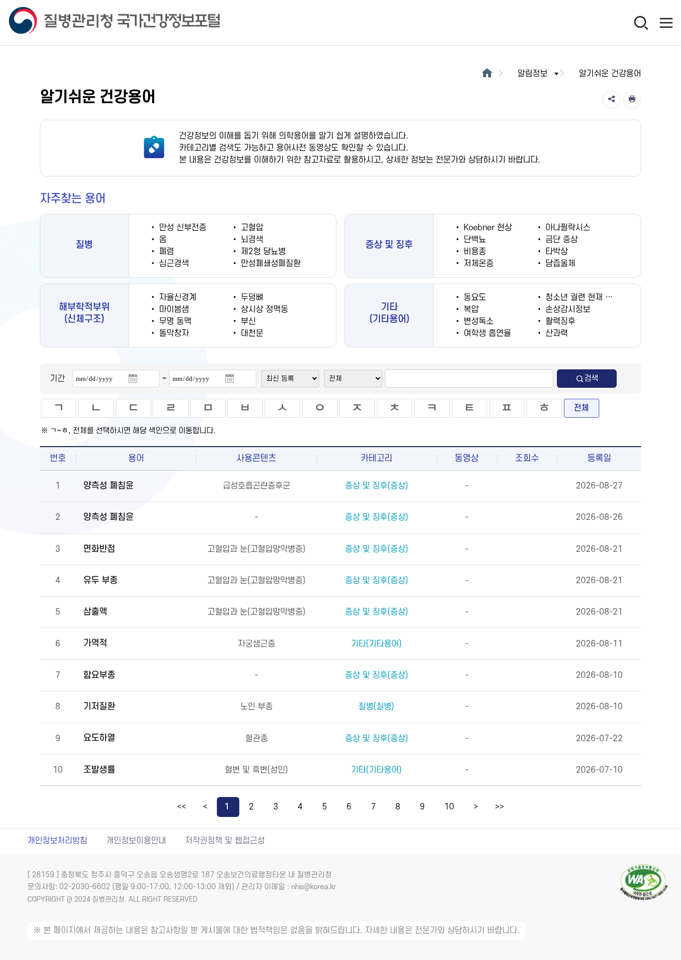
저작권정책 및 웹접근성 (225, 840)
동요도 (473, 297)
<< (181, 806)
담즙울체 (559, 263)
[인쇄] (632, 100)
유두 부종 (100, 580)
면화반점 (99, 549)
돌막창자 (173, 333)
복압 (470, 309)
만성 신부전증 (181, 227)
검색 (591, 378)
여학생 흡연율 (486, 333)
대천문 (250, 333)
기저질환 (99, 706)
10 (449, 806)
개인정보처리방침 (57, 840)
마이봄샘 (173, 309)
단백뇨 (473, 239)
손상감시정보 (566, 309)
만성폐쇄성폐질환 (269, 263)
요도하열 (99, 738)
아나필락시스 (566, 227)
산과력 (555, 333)
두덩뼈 (250, 297)
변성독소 (477, 321)
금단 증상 (560, 239)
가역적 (95, 643)
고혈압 (250, 227)
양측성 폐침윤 (108, 485)
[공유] (612, 100)
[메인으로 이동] (487, 74)
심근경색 (173, 263)
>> (499, 806)
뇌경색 (250, 239)
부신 (247, 321)
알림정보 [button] (532, 73)
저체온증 (477, 263)
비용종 (473, 251)
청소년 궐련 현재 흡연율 (585, 297)
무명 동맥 (174, 321)
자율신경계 (176, 297)
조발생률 (99, 770)
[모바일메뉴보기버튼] (666, 22)
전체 (581, 408)
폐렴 (165, 251)
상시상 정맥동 (263, 309)
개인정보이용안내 (136, 840)
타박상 (555, 251)
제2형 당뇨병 (262, 251)
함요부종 (99, 675)
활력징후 (559, 321)
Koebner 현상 (486, 227)
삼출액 (95, 612)
